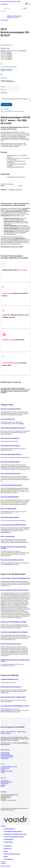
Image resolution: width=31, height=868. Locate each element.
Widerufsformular (8, 564)
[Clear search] (22, 8)
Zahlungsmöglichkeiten (6, 771)
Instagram (3, 785)
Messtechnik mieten (6, 754)
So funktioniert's (5, 780)
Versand (3, 769)
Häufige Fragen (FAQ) (6, 782)
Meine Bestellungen (6, 733)
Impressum (3, 799)
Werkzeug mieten (5, 752)
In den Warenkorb (6, 104)
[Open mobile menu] (5, 8)
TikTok (2, 786)
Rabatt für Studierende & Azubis (9, 766)
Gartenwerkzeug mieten (7, 757)
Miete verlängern (21, 731)
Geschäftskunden (5, 768)
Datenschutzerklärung (6, 710)
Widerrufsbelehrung (6, 532)
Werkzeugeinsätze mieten (7, 755)
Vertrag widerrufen (11, 731)
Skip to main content (15, 1)
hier (17, 441)
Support (3, 731)
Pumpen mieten (4, 758)
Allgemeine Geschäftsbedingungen (9, 794)
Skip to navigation (5, 1)
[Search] (25, 8)
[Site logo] (4, 4)
